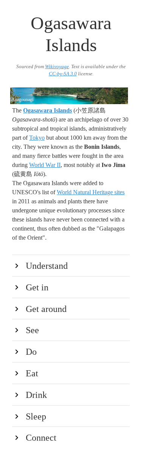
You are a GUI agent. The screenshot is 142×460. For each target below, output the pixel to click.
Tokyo (37, 137)
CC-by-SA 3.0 (63, 73)
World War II (45, 165)
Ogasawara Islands (47, 110)
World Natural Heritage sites (91, 192)
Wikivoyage (57, 66)
